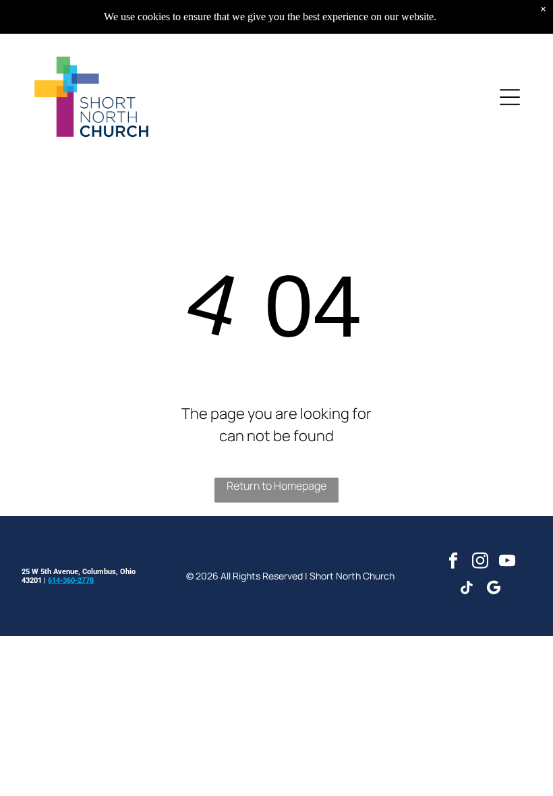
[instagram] (480, 562)
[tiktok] (467, 589)
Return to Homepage (276, 485)
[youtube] (507, 562)
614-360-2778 (71, 580)
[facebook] (453, 562)
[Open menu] (510, 97)
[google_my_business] (494, 589)
